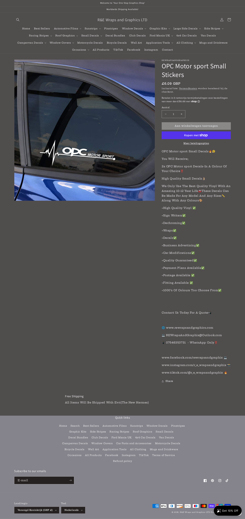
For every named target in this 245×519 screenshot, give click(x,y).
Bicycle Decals (74, 449)
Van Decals (166, 437)
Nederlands (71, 510)
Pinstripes (178, 425)
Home (63, 425)
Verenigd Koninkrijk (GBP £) (35, 510)
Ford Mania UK (122, 437)
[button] (18, 19)
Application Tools (114, 449)
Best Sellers (91, 425)
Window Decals (157, 425)
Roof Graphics (142, 431)
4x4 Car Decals (145, 437)
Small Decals (164, 431)
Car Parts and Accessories (134, 443)
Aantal (166, 107)
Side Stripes (98, 431)
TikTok (144, 455)
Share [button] (169, 381)
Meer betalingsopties (196, 143)
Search (75, 425)
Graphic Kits (77, 431)
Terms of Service (163, 455)
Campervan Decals (75, 443)
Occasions (75, 455)
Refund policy (122, 461)
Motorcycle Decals (167, 443)
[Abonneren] (70, 480)
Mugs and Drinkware (164, 449)
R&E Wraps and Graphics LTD (195, 512)
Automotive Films (114, 425)
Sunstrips (136, 425)
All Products (93, 455)
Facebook (111, 455)
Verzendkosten (188, 88)
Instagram (129, 455)
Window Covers (102, 443)
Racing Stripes (119, 431)
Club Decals (100, 437)
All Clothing (138, 449)
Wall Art (93, 449)
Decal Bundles (78, 437)
